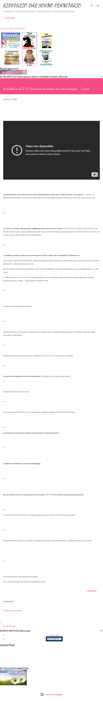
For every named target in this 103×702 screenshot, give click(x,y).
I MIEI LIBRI (54, 635)
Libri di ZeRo (10, 626)
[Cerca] (91, 4)
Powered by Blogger (53, 694)
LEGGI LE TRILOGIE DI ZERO (12, 28)
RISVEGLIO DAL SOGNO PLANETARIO (42, 5)
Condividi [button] (91, 591)
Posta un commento (12, 610)
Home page (10, 18)
